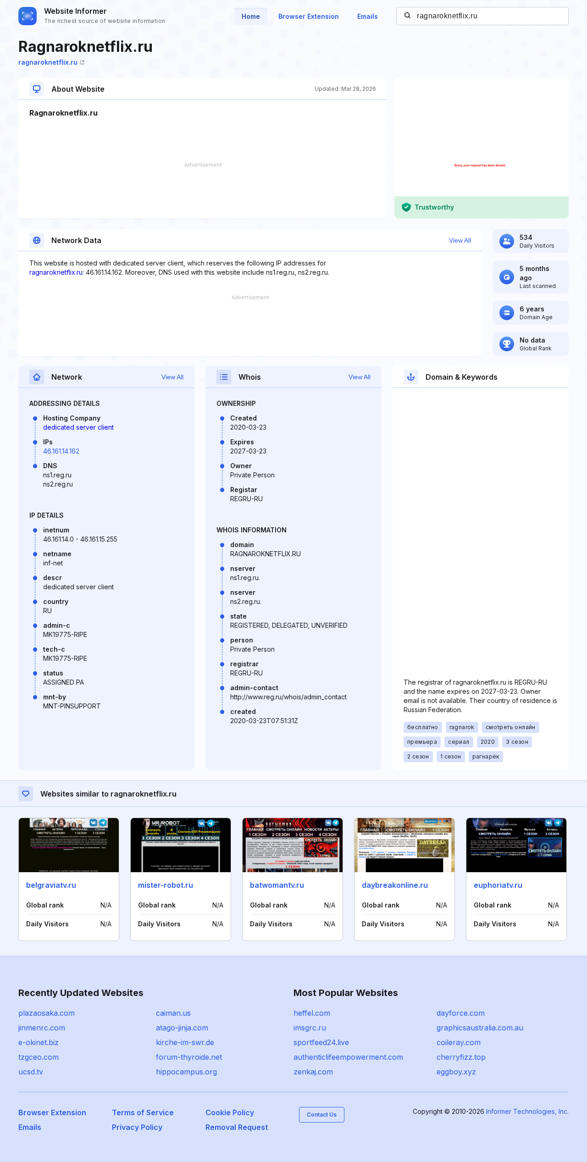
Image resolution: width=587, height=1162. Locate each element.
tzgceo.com (38, 1057)
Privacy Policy (137, 1127)
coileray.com (459, 1042)
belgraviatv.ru (51, 885)
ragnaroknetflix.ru (48, 62)
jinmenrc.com (41, 1027)
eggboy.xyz (456, 1071)
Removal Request (236, 1127)
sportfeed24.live (321, 1042)
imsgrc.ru (310, 1027)
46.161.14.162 (61, 451)
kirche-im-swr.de (185, 1042)
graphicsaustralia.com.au (480, 1027)
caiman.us (173, 1013)
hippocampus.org (186, 1071)
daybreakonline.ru (395, 885)
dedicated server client (78, 427)
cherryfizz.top (461, 1057)
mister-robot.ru (165, 885)
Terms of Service (143, 1112)
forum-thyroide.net (189, 1057)
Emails (367, 16)
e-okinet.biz (38, 1042)
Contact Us (322, 1114)
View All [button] (460, 240)
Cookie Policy (229, 1112)
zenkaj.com (313, 1071)
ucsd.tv (30, 1071)
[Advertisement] (202, 190)
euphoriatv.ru (498, 885)
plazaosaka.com (46, 1013)
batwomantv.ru (277, 885)
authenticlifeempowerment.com (348, 1057)
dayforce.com (461, 1013)
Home (251, 16)
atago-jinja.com (182, 1027)
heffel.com (312, 1013)
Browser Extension (308, 16)
